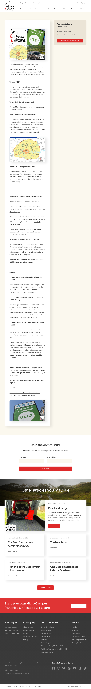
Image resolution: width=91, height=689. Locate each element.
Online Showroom (36, 9)
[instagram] (58, 668)
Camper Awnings (28, 630)
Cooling (25, 633)
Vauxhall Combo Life (47, 652)
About (73, 9)
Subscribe (45, 469)
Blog (21, 3)
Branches (28, 3)
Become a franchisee (78, 636)
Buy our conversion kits (12, 633)
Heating (25, 640)
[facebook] (53, 668)
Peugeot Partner (46, 633)
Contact (83, 9)
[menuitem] (21, 3)
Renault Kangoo (46, 643)
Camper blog (76, 633)
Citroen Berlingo (46, 630)
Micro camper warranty (79, 640)
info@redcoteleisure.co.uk (19, 673)
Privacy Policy (37, 686)
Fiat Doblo (44, 640)
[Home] (9, 6)
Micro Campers (11, 623)
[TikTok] (85, 668)
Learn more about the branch (70, 40)
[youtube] (74, 668)
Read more (54, 526)
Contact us (75, 630)
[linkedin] (80, 668)
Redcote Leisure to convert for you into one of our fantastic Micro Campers (27, 355)
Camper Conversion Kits (57, 9)
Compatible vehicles (47, 627)
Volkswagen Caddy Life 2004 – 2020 (52, 646)
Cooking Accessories (30, 636)
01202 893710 (13, 670)
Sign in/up (83, 3)
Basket (75, 3)
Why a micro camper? (11, 630)
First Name (22, 457)
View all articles (45, 587)
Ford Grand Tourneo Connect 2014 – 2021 (54, 649)
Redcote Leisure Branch (33, 345)
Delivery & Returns (78, 643)
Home (22, 9)
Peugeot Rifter (45, 636)
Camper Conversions (49, 623)
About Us (75, 623)
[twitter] (63, 668)
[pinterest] (69, 668)
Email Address (51, 457)
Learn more (79, 606)
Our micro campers (11, 627)
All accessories (28, 627)
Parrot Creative (80, 686)
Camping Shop (37, 3)
